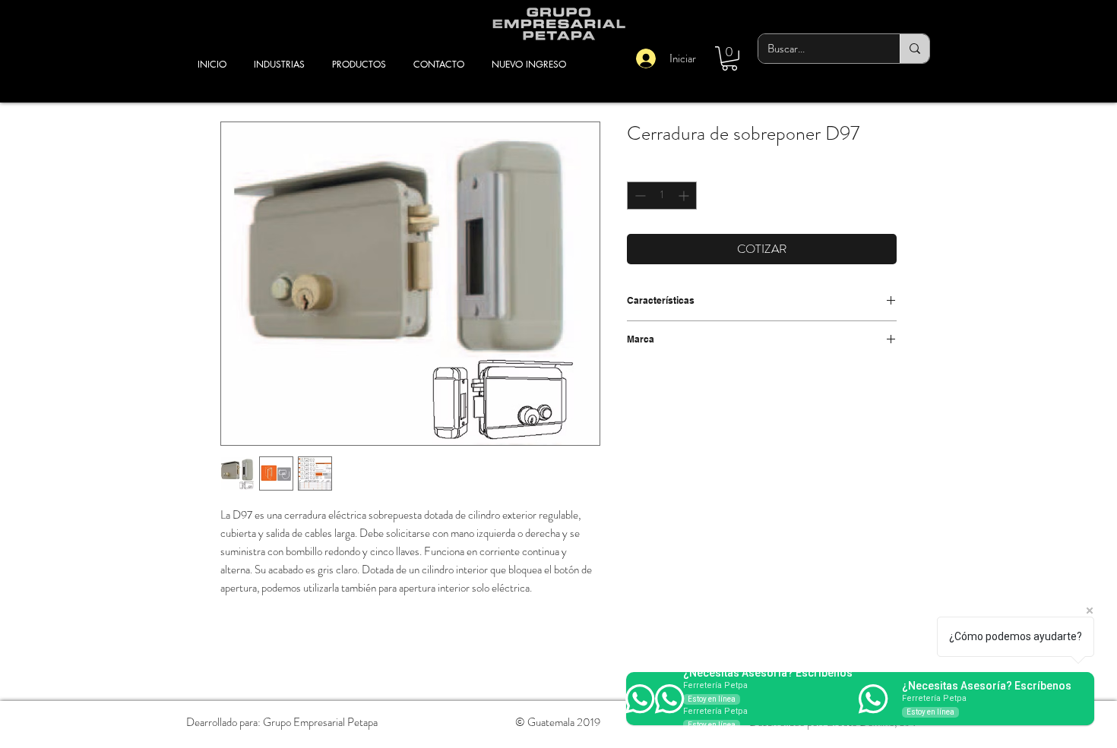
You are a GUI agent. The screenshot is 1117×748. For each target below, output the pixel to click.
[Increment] (685, 195)
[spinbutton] (662, 195)
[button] (729, 58)
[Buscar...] (914, 48)
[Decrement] (638, 195)
